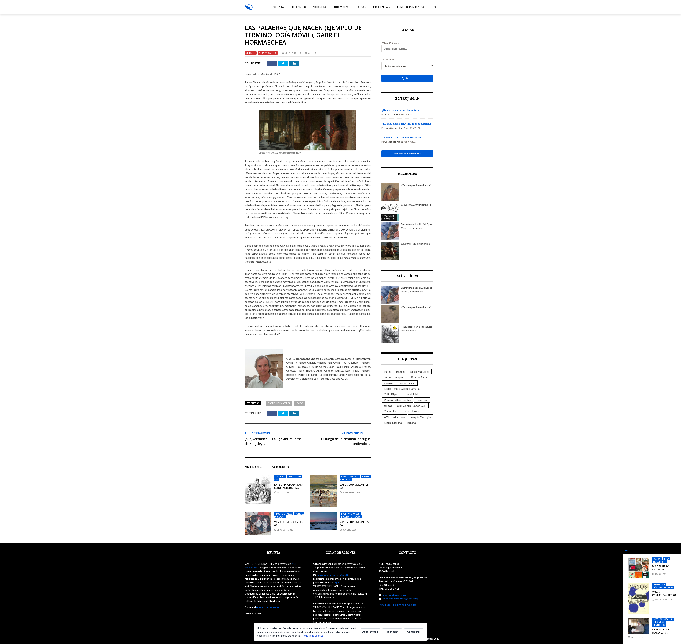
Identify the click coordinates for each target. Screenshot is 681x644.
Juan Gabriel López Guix (411, 405)
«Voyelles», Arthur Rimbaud (416, 204)
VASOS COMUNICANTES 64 (354, 523)
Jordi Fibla (412, 394)
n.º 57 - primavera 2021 (661, 560)
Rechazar (392, 631)
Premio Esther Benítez (397, 400)
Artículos (319, 7)
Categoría (387, 60)
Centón (657, 559)
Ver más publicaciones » (407, 153)
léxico (299, 403)
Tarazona (421, 400)
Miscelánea (380, 7)
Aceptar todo (370, 631)
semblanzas (412, 411)
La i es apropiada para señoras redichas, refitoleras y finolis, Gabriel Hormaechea (288, 489)
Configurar (413, 631)
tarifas (388, 405)
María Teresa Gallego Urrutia (402, 388)
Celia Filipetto (392, 394)
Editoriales (298, 7)
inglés (387, 371)
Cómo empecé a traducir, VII (416, 185)
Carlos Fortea (392, 411)
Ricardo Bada (418, 377)
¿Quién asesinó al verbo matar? (400, 110)
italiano (411, 422)
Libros (360, 7)
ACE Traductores (394, 417)
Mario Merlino (393, 422)
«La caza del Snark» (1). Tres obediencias (406, 123)
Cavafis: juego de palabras (415, 243)
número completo (394, 377)
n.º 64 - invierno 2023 (350, 514)
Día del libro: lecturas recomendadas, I (663, 569)
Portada (278, 7)
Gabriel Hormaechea (279, 403)
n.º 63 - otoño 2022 (284, 514)
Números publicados (410, 7)
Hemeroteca (659, 584)
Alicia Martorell (419, 371)
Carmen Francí (406, 383)
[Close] (626, 550)
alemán (388, 383)
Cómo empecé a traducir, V (416, 307)
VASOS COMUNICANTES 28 (664, 593)
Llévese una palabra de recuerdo (401, 137)
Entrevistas (340, 7)
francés (400, 371)
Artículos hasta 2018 (663, 619)
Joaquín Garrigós (420, 417)
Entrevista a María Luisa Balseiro (661, 632)
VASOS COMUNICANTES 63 (288, 523)
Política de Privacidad (404, 604)
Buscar (409, 78)
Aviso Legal (385, 604)
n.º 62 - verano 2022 (267, 53)
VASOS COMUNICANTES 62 (354, 486)
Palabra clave (390, 43)
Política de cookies (313, 635)
